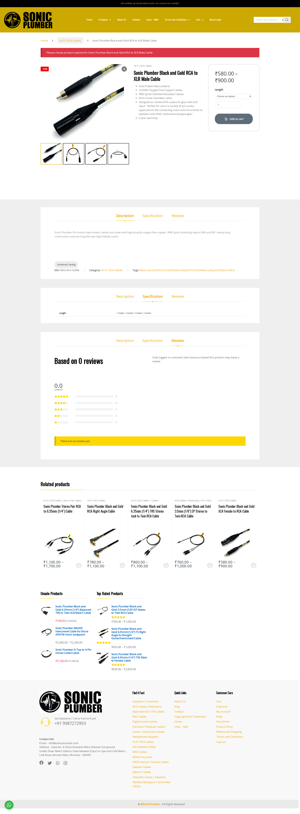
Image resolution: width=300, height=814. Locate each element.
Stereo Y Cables (141, 772)
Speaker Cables (141, 767)
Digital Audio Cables (144, 721)
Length (219, 89)
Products (103, 19)
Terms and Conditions (176, 19)
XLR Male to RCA (224, 270)
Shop (219, 716)
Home (89, 19)
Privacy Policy (224, 726)
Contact (136, 19)
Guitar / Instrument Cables (148, 731)
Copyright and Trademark (190, 716)
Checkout (222, 706)
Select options (78, 565)
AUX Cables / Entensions (187, 500)
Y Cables (154, 500)
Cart (198, 19)
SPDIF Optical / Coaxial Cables (150, 762)
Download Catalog (66, 264)
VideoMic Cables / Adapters (149, 777)
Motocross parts (142, 757)
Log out (220, 742)
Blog (177, 706)
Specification (152, 216)
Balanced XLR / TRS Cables (148, 711)
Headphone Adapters (145, 736)
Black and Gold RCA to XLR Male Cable (163, 270)
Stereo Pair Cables (72, 500)
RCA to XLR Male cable (200, 270)
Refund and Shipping (229, 731)
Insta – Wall (152, 19)
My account (215, 19)
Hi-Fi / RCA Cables (70, 40)
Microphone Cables (144, 747)
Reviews (178, 216)
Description (125, 216)
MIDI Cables (139, 752)
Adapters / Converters (145, 701)
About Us (121, 19)
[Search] (287, 20)
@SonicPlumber (150, 804)
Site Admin (222, 721)
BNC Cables (139, 716)
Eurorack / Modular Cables (148, 726)
